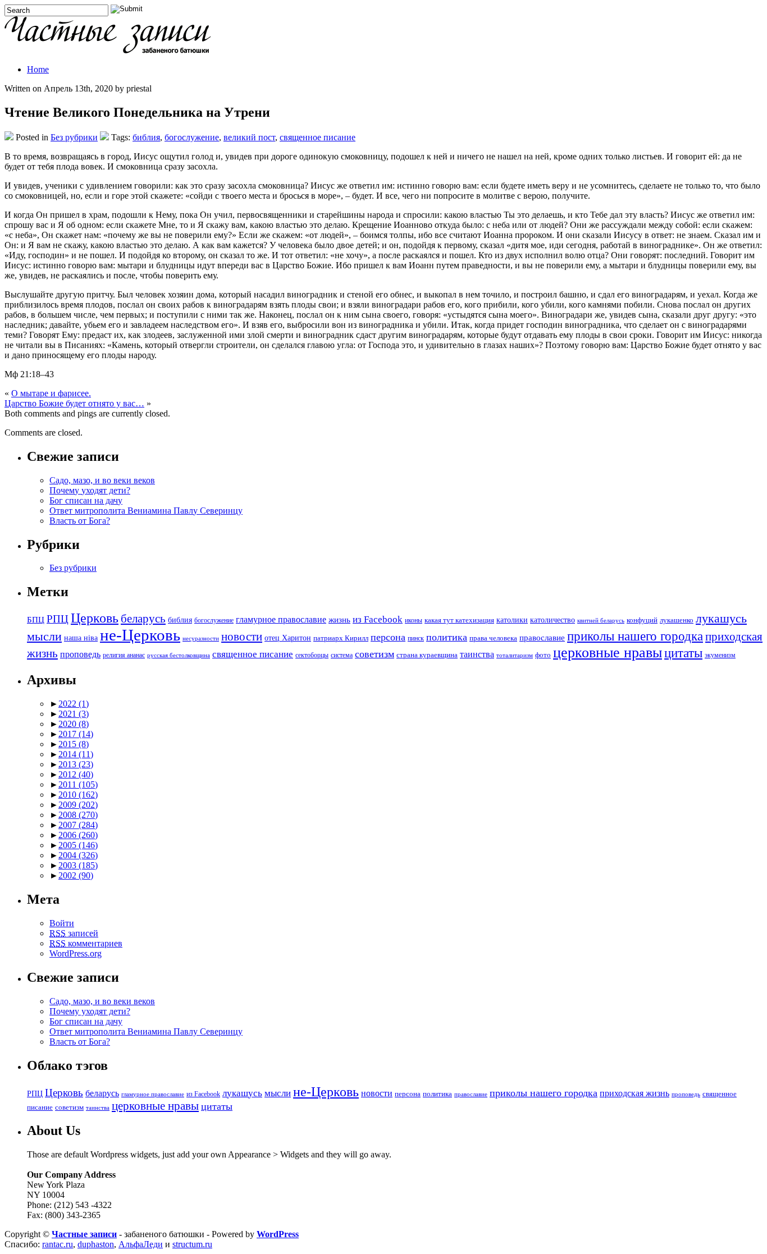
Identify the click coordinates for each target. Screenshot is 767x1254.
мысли (44, 636)
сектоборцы (311, 655)
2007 (78, 825)
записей (73, 933)
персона (388, 637)
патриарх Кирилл (340, 638)
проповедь (80, 654)
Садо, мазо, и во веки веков (102, 480)
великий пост (249, 137)
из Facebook (378, 619)
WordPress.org (75, 953)
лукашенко (676, 620)
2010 (78, 794)
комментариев (85, 943)
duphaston (95, 1244)
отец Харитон (287, 638)
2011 (78, 784)
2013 (75, 764)
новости (241, 636)
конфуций (642, 620)
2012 (75, 774)
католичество (552, 619)
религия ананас (124, 655)
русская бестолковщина (178, 655)
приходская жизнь (634, 1093)
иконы (413, 620)
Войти (61, 923)
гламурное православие (281, 619)
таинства (477, 654)
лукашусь (721, 618)
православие (542, 637)
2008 (78, 815)
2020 (73, 724)
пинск (416, 638)
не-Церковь (140, 635)
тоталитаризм (514, 655)
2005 (78, 845)
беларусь (143, 618)
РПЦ (58, 619)
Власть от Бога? (79, 520)
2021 (73, 713)
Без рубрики (74, 137)
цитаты (683, 653)
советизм (374, 654)
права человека (493, 638)
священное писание (317, 137)
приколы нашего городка (635, 636)
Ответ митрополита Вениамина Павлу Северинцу (146, 510)
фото (543, 655)
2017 (75, 734)
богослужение (192, 137)
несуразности (200, 638)
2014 (75, 754)
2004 (78, 855)
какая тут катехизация (459, 620)
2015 (73, 744)
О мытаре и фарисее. (51, 393)
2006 (78, 835)
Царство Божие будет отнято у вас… (74, 403)
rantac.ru (57, 1244)
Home (38, 69)
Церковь (94, 618)
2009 (78, 804)
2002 (75, 875)
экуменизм (720, 655)
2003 (78, 865)
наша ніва (81, 638)
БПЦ (35, 619)
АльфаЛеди (140, 1244)
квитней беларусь (600, 620)
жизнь (339, 619)
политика (446, 637)
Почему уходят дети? (89, 490)
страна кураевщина (427, 655)
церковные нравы (607, 652)
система (342, 655)
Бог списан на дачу (85, 500)
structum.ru (192, 1244)
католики (512, 620)
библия (146, 137)
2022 (73, 703)
